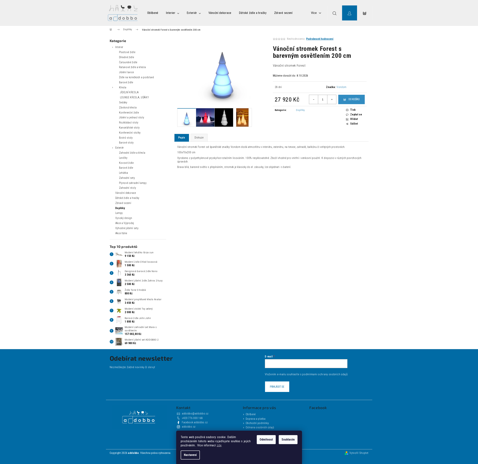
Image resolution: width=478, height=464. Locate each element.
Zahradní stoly (127, 187)
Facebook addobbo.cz (195, 422)
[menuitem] (152, 12)
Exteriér (119, 147)
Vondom (342, 87)
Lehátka (123, 172)
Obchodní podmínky (257, 423)
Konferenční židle (129, 112)
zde (219, 445)
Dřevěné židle (126, 57)
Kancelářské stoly (129, 127)
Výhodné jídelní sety (127, 228)
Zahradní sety (127, 177)
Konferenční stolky (130, 132)
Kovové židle (126, 162)
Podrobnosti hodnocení (319, 38)
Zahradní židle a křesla (132, 152)
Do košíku (354, 99)
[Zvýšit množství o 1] (331, 99)
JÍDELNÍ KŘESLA (129, 92)
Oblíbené (251, 414)
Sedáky (123, 102)
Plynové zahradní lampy (133, 182)
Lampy (119, 212)
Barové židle (126, 82)
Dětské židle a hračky (127, 197)
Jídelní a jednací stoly (131, 117)
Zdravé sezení (123, 203)
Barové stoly (126, 142)
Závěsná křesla (128, 107)
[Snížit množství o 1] (313, 99)
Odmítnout (266, 439)
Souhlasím (288, 439)
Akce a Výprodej (124, 223)
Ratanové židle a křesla (132, 67)
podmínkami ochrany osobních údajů (324, 374)
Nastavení (190, 455)
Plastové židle (127, 52)
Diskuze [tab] (199, 137)
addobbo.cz (189, 426)
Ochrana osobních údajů (260, 427)
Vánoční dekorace (125, 192)
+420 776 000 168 (192, 418)
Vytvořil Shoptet (359, 452)
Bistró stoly (126, 137)
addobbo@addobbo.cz (195, 413)
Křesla (122, 87)
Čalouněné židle (128, 62)
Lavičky (123, 157)
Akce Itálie (121, 233)
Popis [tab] (181, 137)
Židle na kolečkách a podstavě (136, 77)
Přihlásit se (277, 386)
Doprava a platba (256, 418)
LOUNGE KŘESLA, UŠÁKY (134, 97)
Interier (119, 47)
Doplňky (120, 208)
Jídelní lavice (126, 72)
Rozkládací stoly (128, 122)
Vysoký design (123, 218)
